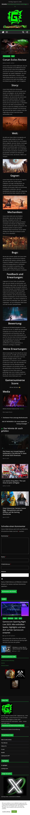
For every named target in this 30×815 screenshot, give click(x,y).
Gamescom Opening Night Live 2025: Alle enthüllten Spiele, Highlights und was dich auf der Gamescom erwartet (14, 627)
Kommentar (5, 536)
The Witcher (4, 743)
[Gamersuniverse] (3, 32)
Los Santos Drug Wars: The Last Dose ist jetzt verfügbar (14, 482)
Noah (13, 63)
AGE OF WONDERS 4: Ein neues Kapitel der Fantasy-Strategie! (14, 423)
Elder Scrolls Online (6, 739)
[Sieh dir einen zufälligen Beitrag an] (27, 32)
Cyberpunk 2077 (5, 755)
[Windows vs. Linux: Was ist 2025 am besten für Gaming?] (6, 649)
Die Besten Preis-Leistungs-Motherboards (15, 417)
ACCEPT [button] (14, 811)
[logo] (7, 704)
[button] (4, 400)
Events (4, 618)
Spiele (13, 56)
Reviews (22, 408)
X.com (2, 749)
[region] (15, 401)
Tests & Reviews (6, 56)
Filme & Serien (5, 665)
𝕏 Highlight (4, 765)
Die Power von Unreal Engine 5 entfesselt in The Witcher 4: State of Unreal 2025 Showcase (14, 453)
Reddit (3, 752)
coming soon (4, 768)
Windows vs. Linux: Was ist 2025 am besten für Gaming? (19, 648)
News (16, 618)
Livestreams (10, 618)
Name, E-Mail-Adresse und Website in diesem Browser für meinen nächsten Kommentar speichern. (14, 584)
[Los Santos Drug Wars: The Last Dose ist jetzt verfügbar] (15, 465)
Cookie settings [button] (6, 811)
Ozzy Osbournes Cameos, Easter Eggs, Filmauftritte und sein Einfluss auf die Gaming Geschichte (14, 511)
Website (3, 571)
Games (3, 663)
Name (3, 557)
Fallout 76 (3, 746)
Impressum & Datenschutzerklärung (10, 729)
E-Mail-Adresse (6, 564)
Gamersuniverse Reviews (7, 660)
